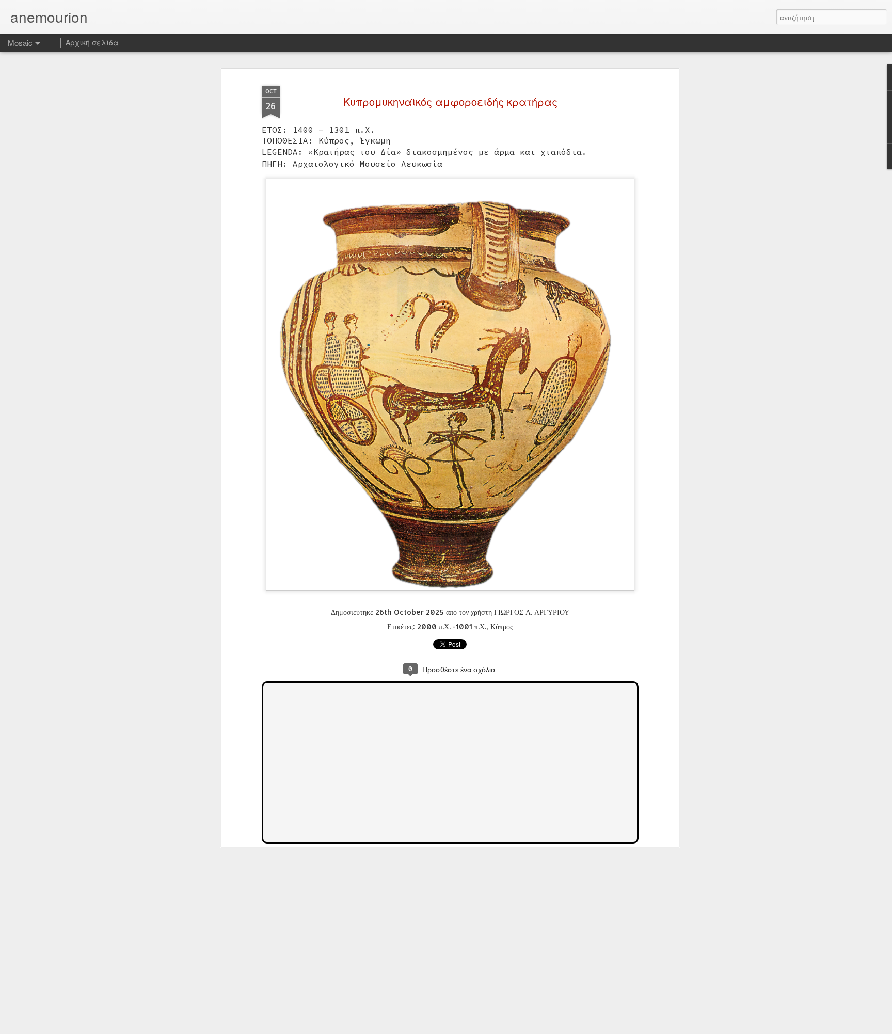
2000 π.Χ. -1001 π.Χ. (451, 626)
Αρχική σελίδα (92, 42)
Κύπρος (501, 626)
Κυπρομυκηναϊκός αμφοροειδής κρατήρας (450, 101)
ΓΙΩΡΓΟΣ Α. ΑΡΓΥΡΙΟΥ (531, 612)
